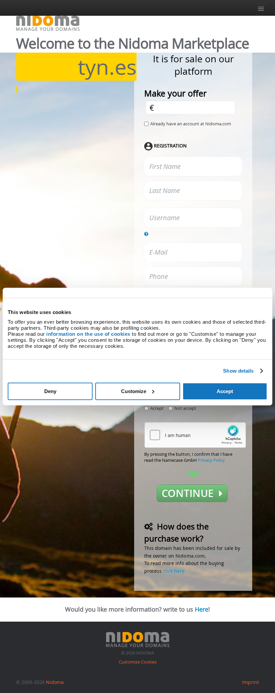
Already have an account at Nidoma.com (190, 124)
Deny (50, 391)
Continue (190, 493)
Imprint (250, 682)
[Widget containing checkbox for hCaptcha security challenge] (195, 435)
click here (173, 571)
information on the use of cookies (88, 333)
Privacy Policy (211, 460)
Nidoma (55, 682)
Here (201, 609)
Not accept (185, 408)
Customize (133, 391)
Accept (225, 391)
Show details (238, 371)
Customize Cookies (138, 662)
